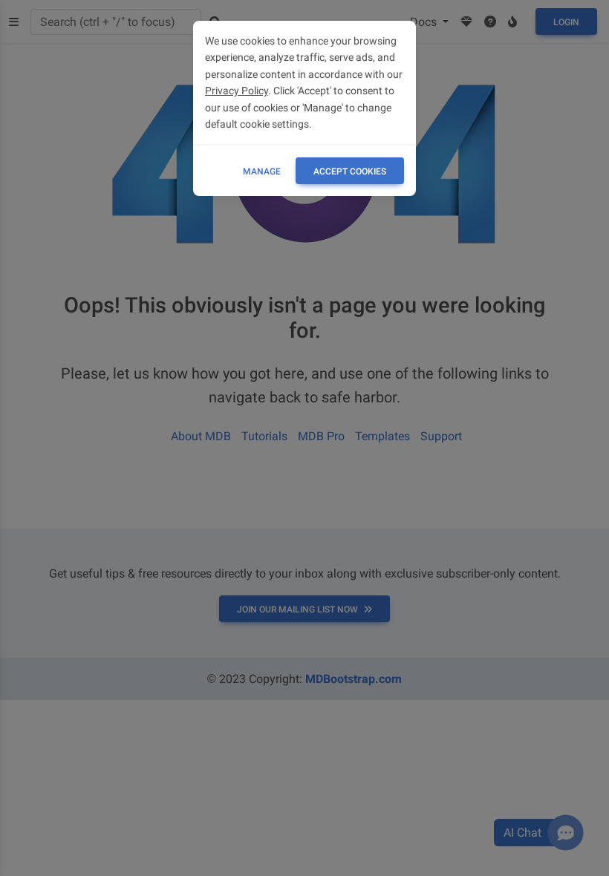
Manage (262, 171)
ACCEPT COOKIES (349, 171)
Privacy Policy (236, 91)
